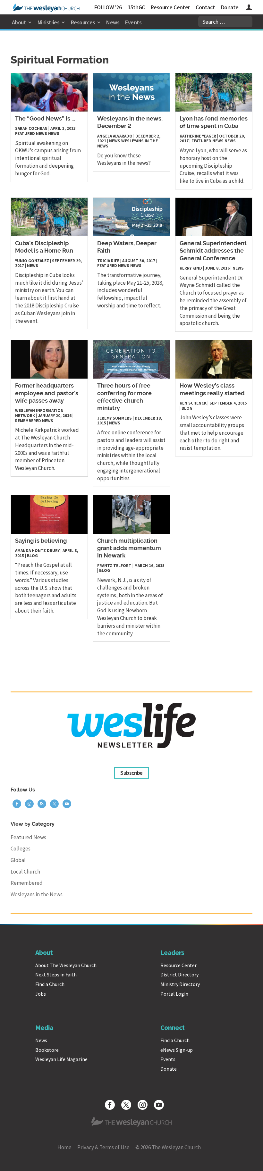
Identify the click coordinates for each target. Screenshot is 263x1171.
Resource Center (170, 7)
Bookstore (47, 1050)
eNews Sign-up (176, 1050)
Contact (205, 7)
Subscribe (131, 772)
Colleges (20, 848)
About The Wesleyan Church (66, 965)
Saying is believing (41, 541)
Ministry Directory (180, 984)
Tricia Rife (108, 260)
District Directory (179, 974)
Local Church (25, 871)
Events (133, 22)
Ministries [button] (49, 22)
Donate (230, 7)
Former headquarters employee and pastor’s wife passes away (46, 393)
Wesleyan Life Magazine (61, 1059)
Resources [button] (83, 22)
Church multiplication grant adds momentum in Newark (129, 548)
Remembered (28, 420)
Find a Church (49, 984)
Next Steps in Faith (56, 974)
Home (64, 1147)
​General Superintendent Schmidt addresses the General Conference (213, 251)
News (112, 22)
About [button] (19, 22)
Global (18, 860)
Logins (248, 8)
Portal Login (174, 994)
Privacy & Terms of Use (103, 1147)
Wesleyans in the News (127, 143)
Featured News (31, 133)
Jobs (40, 994)
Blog (187, 408)
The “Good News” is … (45, 119)
